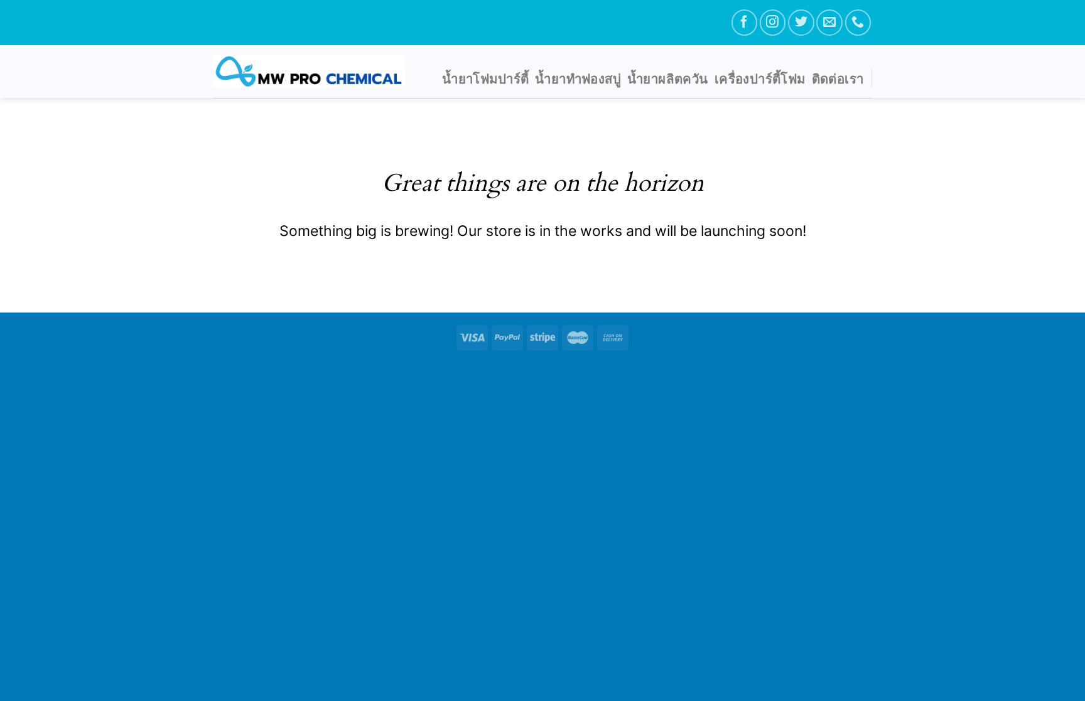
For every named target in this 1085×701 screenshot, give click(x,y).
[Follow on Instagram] (772, 22)
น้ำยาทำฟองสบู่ (578, 78)
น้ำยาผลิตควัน (667, 78)
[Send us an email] (829, 22)
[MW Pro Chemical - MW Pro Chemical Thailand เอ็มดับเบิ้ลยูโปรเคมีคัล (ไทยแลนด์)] (309, 71)
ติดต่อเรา (838, 78)
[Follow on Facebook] (744, 22)
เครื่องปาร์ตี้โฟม (760, 78)
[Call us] (858, 22)
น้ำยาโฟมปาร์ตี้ (485, 78)
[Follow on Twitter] (801, 22)
